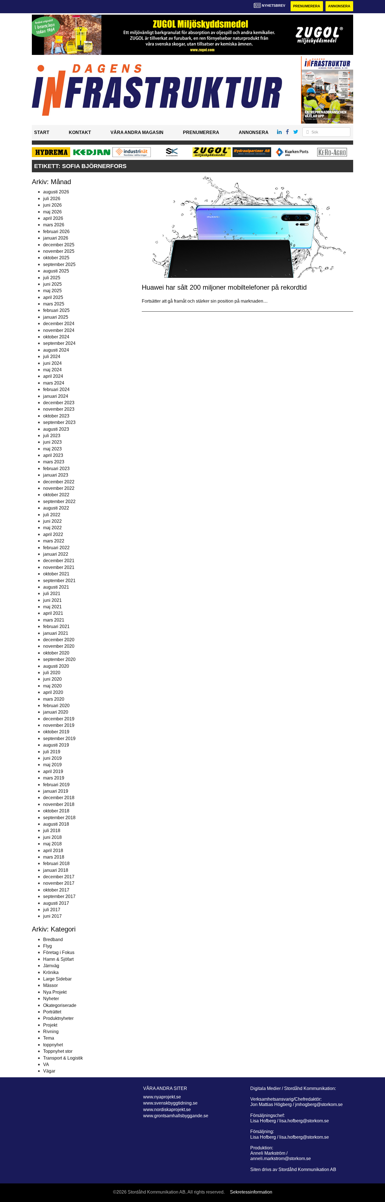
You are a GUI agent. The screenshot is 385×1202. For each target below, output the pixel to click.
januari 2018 (55, 870)
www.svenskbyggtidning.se (170, 1103)
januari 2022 (55, 554)
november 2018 (58, 804)
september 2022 (59, 501)
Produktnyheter (58, 1018)
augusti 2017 (56, 903)
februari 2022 (56, 547)
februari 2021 (56, 626)
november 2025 (58, 251)
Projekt (50, 1025)
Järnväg (51, 965)
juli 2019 (51, 751)
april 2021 (53, 613)
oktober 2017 (56, 890)
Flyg (47, 946)
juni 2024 (52, 363)
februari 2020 (56, 705)
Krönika (51, 972)
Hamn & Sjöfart (58, 959)
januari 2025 (55, 317)
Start (41, 132)
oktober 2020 (56, 653)
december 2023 (58, 402)
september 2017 (59, 896)
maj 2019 (52, 764)
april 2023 (53, 455)
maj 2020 (52, 685)
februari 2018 (56, 863)
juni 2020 (52, 679)
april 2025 (53, 297)
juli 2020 (51, 672)
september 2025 (59, 264)
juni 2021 (52, 600)
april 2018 (53, 850)
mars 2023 (53, 461)
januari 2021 (55, 633)
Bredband (53, 939)
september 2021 (59, 580)
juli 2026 (51, 198)
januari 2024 (55, 396)
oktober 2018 (56, 810)
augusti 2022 (56, 508)
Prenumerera (306, 6)
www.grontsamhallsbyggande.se (175, 1115)
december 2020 (58, 639)
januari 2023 (55, 475)
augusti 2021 (56, 587)
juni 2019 (52, 758)
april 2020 (53, 692)
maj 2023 (52, 448)
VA (46, 1064)
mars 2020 (53, 699)
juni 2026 (52, 205)
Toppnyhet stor (57, 1051)
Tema (48, 1038)
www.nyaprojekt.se (162, 1096)
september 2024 (59, 343)
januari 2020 (55, 712)
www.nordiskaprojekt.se (167, 1109)
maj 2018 (52, 843)
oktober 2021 (56, 573)
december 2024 (58, 323)
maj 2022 (52, 527)
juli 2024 (51, 356)
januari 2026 (55, 238)
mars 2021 (53, 620)
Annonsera (339, 6)
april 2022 (53, 534)
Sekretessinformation (251, 1192)
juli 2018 (51, 830)
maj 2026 (52, 211)
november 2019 (58, 725)
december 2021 (58, 560)
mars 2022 (53, 541)
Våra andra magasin (136, 132)
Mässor (50, 985)
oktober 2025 (56, 257)
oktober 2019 (56, 731)
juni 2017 (52, 916)
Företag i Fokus (58, 952)
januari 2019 (55, 791)
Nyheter (51, 998)
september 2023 (59, 422)
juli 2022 (51, 514)
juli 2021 (51, 593)
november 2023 (58, 409)
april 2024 (53, 376)
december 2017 (58, 876)
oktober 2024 (56, 336)
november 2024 (58, 330)
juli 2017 (51, 909)
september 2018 (59, 817)
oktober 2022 (56, 494)
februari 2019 (56, 784)
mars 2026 (53, 224)
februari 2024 (56, 389)
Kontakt (80, 132)
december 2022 (58, 481)
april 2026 (53, 218)
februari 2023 (56, 468)
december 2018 (58, 797)
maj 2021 (52, 606)
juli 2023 (51, 435)
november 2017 (58, 883)
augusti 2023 (56, 429)
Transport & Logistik (63, 1058)
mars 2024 (53, 383)
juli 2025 (51, 277)
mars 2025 (53, 303)
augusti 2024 (56, 350)
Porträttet (52, 1011)
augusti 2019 (56, 745)
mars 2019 (53, 778)
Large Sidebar (57, 979)
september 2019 (59, 738)
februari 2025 (56, 310)
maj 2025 (52, 290)
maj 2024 (52, 369)
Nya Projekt (55, 992)
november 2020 (58, 646)
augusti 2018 (56, 824)
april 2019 (53, 771)
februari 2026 (56, 231)
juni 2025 (52, 284)
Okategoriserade (59, 1005)
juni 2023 (52, 442)
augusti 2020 (56, 666)
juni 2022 (52, 521)
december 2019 (58, 718)
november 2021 (58, 567)
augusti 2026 (56, 191)
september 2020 (59, 659)
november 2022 (58, 488)
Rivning (51, 1031)
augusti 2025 (56, 271)
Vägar (49, 1071)
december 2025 (58, 244)
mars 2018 (53, 857)
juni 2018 (52, 837)
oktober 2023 (56, 416)
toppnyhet (53, 1044)
